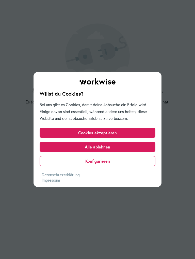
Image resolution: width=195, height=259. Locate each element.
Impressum (51, 180)
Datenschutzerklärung (61, 174)
